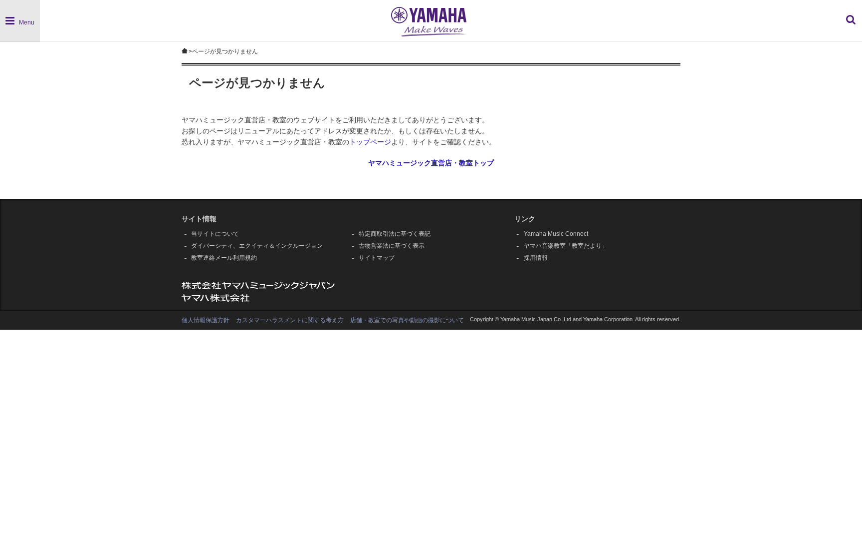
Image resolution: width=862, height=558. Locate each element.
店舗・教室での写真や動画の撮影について (407, 320)
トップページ (370, 142)
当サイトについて (215, 234)
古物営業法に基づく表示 (392, 246)
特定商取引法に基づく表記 (395, 234)
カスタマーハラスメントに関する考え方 (290, 320)
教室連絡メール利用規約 (224, 258)
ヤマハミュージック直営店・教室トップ (431, 163)
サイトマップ (377, 258)
